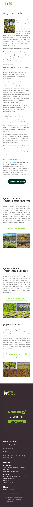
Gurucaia (18, 159)
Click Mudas (13, 162)
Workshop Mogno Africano (10, 445)
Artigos (5, 451)
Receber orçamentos (16, 298)
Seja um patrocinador (16, 228)
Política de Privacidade (9, 490)
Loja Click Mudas (8, 448)
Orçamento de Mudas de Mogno (16, 355)
